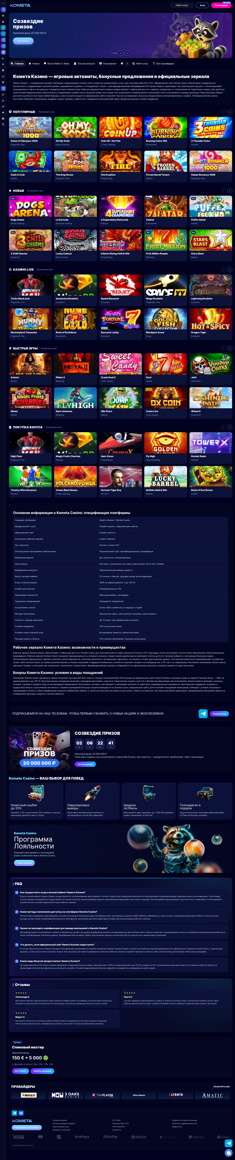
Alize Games (139, 1095)
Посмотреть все (46, 112)
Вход (202, 5)
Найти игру (182, 5)
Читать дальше (85, 764)
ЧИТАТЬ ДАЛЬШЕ (42, 1071)
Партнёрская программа (27, 1127)
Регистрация (222, 4)
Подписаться (219, 713)
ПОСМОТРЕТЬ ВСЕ (221, 1087)
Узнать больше (24, 863)
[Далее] (127, 63)
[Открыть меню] (3, 3)
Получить (22, 44)
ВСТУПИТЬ (20, 1071)
